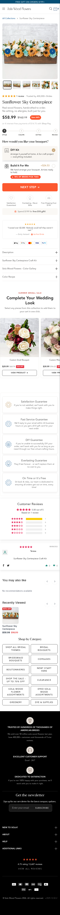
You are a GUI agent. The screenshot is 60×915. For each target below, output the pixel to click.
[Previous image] (7, 51)
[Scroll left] (47, 581)
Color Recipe (8, 277)
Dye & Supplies (44, 702)
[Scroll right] (55, 581)
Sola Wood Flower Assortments (15, 691)
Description (7, 252)
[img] (26, 547)
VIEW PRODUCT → (19, 372)
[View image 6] (55, 85)
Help (4, 841)
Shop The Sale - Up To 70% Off (16, 680)
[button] (9, 96)
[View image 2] (17, 85)
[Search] (50, 8)
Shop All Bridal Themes (16, 649)
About (5, 834)
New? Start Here (44, 670)
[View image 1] (7, 85)
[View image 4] (36, 85)
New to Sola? (10, 827)
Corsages (44, 659)
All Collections (8, 18)
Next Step (28, 187)
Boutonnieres (16, 669)
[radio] (30, 153)
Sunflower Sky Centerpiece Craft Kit (19, 260)
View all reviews (30, 869)
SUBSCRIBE (42, 808)
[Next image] (52, 51)
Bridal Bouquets (44, 649)
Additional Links (12, 848)
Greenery (16, 702)
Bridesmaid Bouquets (16, 659)
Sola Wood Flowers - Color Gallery (19, 268)
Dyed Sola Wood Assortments (44, 691)
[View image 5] (45, 85)
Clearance (44, 680)
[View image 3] (26, 85)
